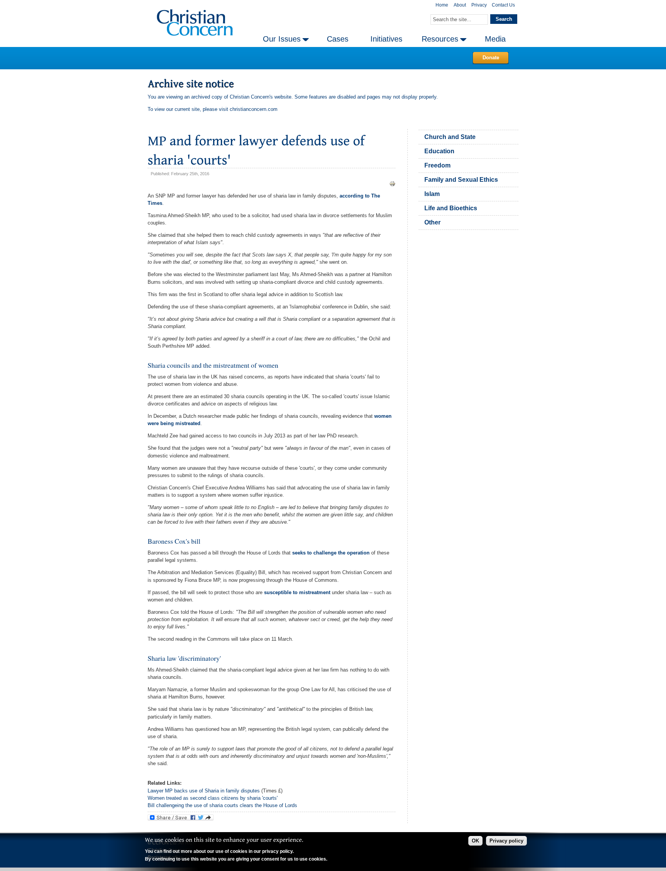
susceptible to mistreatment (297, 592)
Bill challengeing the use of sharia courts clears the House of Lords (222, 805)
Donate (491, 57)
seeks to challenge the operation (331, 553)
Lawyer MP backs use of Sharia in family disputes (204, 791)
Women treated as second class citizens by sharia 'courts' (213, 798)
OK (475, 841)
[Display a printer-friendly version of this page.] (392, 183)
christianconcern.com (254, 109)
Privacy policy (506, 841)
